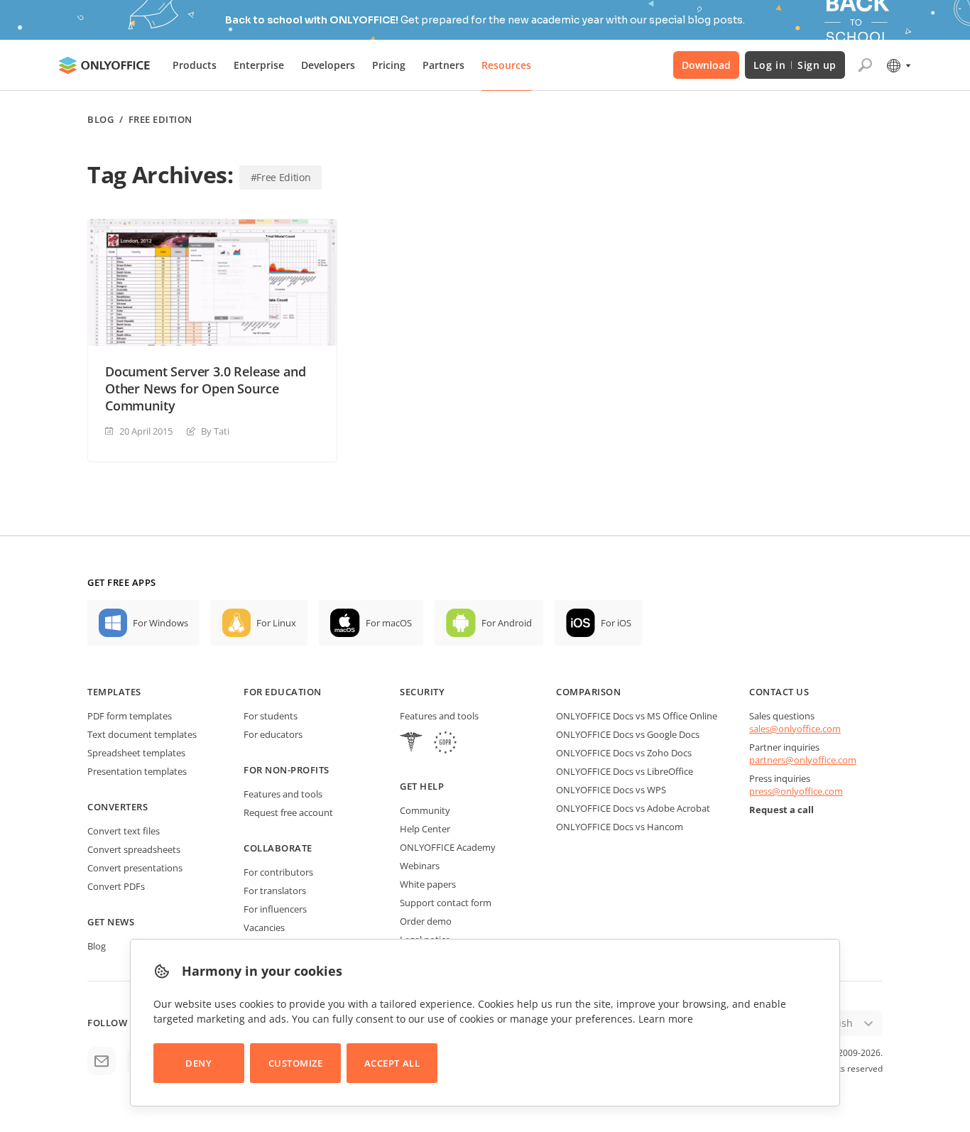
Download (706, 65)
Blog (100, 120)
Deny (198, 1063)
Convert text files (123, 830)
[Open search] (864, 65)
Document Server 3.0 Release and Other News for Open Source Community (205, 388)
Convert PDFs (116, 886)
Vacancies (264, 927)
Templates (114, 691)
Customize (295, 1063)
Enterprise (259, 65)
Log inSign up (795, 65)
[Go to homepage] (104, 65)
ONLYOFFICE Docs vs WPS (611, 789)
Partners (443, 65)
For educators (273, 734)
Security (422, 691)
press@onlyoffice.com (796, 791)
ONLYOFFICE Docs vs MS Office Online (636, 715)
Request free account (288, 812)
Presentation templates (137, 771)
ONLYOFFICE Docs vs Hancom (619, 826)
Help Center (425, 828)
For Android (506, 622)
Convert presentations (134, 867)
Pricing (388, 65)
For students (271, 715)
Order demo (426, 921)
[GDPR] (445, 744)
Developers (328, 65)
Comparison (588, 691)
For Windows (160, 622)
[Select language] (898, 65)
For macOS (389, 622)
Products (195, 65)
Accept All (392, 1063)
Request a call (781, 809)
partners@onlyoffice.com (802, 759)
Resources (506, 65)
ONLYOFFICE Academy (448, 847)
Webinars (420, 865)
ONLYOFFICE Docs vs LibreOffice (624, 771)
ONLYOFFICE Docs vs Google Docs (627, 734)
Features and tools (283, 794)
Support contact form (445, 902)
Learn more (665, 1018)
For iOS (616, 622)
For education (283, 691)
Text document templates (142, 734)
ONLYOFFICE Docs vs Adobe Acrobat (633, 808)
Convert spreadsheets (133, 849)
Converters (117, 806)
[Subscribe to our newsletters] (101, 1061)
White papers (428, 884)
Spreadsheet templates (136, 752)
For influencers (275, 909)
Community (425, 810)
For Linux (276, 622)
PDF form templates (129, 715)
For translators (275, 890)
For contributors (278, 872)
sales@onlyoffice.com (795, 728)
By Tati (215, 431)
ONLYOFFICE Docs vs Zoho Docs (624, 752)
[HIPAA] (411, 744)
